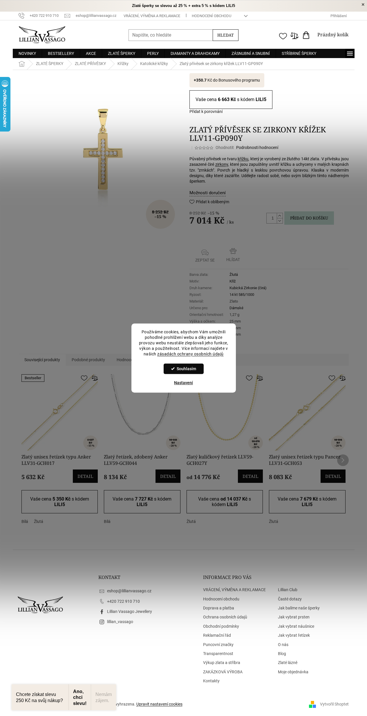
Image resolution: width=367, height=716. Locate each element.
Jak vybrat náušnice (296, 626)
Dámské (236, 308)
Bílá (24, 521)
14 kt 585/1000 (241, 294)
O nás (283, 644)
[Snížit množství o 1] (280, 220)
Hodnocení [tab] (126, 359)
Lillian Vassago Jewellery (129, 611)
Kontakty (211, 681)
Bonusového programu (239, 80)
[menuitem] (27, 53)
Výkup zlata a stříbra (221, 662)
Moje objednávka (293, 672)
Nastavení (183, 382)
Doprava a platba (218, 608)
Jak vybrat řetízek (294, 635)
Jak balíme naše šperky (299, 608)
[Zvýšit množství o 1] (280, 215)
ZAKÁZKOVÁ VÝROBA (223, 672)
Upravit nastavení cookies (159, 704)
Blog (282, 653)
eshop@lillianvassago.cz (129, 591)
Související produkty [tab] (42, 359)
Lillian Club (287, 589)
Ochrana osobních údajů (225, 617)
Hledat (225, 35)
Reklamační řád (217, 635)
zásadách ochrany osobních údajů (190, 354)
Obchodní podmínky (221, 626)
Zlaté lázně (287, 662)
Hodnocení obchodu (211, 16)
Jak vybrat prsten (294, 617)
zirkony (221, 164)
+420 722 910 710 (123, 601)
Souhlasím (186, 368)
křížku (243, 158)
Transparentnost (218, 653)
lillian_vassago (120, 621)
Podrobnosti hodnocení (257, 147)
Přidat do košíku (309, 218)
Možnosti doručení (207, 192)
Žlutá (233, 274)
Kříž (232, 281)
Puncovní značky (218, 644)
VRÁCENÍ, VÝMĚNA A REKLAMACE (152, 16)
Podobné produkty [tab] (88, 359)
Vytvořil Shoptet (334, 704)
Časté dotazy (290, 599)
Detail (85, 476)
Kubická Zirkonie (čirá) (248, 288)
